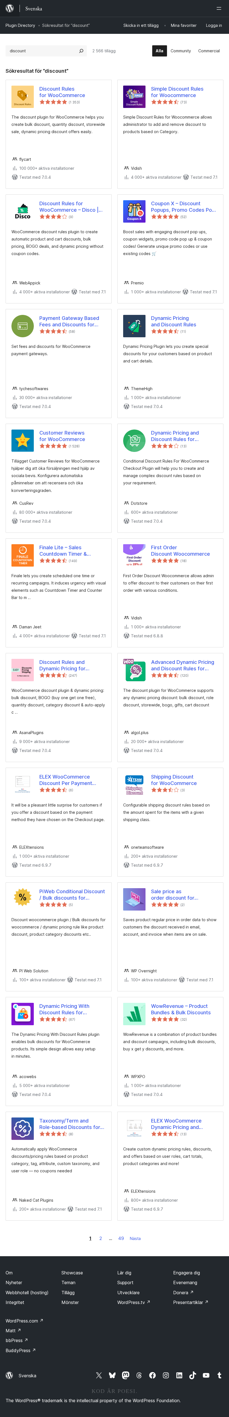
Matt (13, 1330)
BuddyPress (21, 1350)
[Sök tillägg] (81, 50)
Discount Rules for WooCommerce (62, 92)
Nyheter (14, 1282)
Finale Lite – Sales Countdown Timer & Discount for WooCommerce (63, 550)
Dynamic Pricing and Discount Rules (173, 321)
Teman (68, 1282)
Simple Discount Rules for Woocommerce (177, 92)
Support (125, 1282)
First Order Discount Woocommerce (180, 550)
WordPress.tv (134, 1302)
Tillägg (68, 1292)
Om (9, 1272)
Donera (183, 1292)
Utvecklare (128, 1292)
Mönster (70, 1302)
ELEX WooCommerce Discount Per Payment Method (65, 780)
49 (121, 1238)
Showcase (72, 1272)
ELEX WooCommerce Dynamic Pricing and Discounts (176, 1124)
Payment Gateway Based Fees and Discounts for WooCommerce (69, 321)
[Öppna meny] (220, 8)
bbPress (17, 1340)
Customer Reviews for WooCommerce (62, 436)
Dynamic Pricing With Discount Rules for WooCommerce (64, 1009)
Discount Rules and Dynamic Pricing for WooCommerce (62, 665)
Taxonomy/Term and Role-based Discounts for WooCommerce (69, 1124)
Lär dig (124, 1272)
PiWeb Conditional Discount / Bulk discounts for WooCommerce (72, 894)
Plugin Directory (20, 25)
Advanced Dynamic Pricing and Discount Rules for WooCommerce (182, 665)
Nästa (135, 1238)
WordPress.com (25, 1321)
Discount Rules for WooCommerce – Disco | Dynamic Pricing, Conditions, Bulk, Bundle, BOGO (69, 207)
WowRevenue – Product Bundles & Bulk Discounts (181, 1009)
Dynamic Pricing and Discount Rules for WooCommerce (175, 436)
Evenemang (185, 1282)
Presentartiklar (191, 1302)
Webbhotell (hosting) (27, 1292)
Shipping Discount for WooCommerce (174, 780)
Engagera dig (186, 1272)
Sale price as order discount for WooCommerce (172, 894)
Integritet (15, 1302)
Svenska (27, 1375)
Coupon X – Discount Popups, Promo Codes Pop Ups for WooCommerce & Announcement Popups (183, 207)
